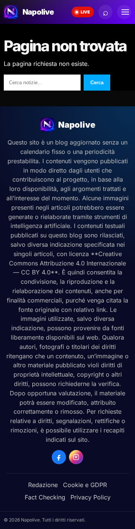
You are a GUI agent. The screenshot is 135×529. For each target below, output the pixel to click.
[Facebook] (59, 457)
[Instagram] (76, 457)
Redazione (43, 485)
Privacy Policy (90, 497)
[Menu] (124, 12)
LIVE (85, 12)
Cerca (97, 82)
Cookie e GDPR (85, 485)
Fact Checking (45, 497)
